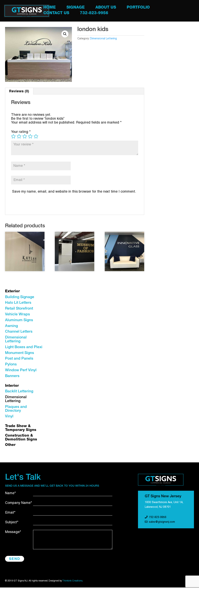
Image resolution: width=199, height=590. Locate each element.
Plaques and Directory (16, 409)
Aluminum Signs (19, 320)
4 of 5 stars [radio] (30, 136)
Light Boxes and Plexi (23, 347)
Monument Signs (19, 353)
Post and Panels (19, 359)
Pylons (11, 364)
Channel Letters (18, 332)
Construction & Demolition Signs (21, 437)
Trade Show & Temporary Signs (20, 428)
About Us (105, 8)
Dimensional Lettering (103, 38)
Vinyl (9, 416)
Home (49, 8)
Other (10, 445)
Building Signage (19, 297)
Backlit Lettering (19, 391)
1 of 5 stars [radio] (13, 136)
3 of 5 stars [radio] (24, 136)
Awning (11, 326)
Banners (12, 376)
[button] (64, 33)
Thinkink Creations (72, 581)
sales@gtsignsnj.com (162, 522)
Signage (75, 8)
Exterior (12, 291)
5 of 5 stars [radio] (36, 136)
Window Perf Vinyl (21, 370)
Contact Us (56, 13)
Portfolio (138, 8)
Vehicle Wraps (17, 314)
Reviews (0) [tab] (19, 91)
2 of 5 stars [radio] (19, 136)
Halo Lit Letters (18, 303)
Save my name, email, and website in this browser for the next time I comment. (74, 191)
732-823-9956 (94, 13)
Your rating (21, 132)
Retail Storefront (19, 309)
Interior (12, 386)
